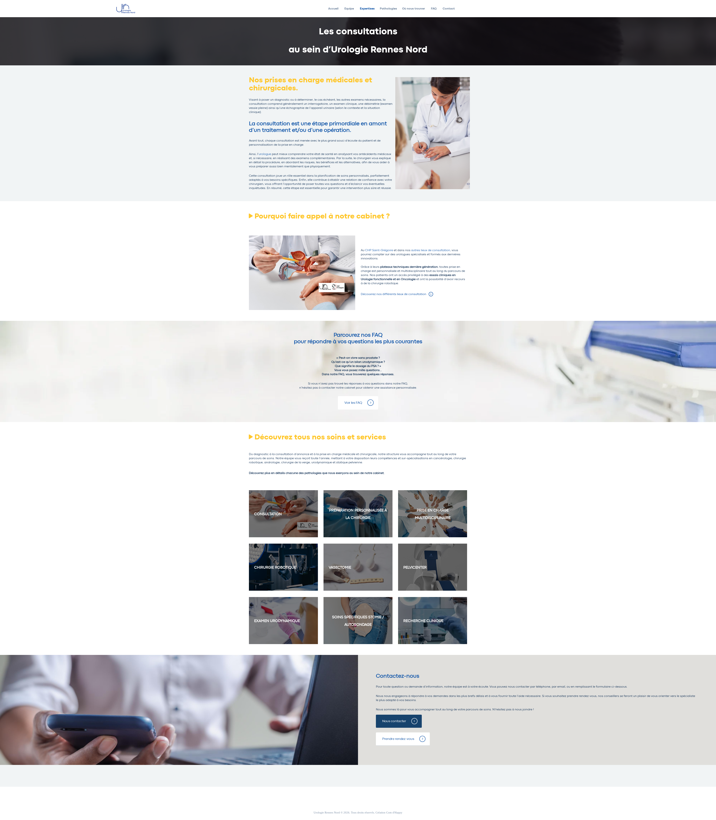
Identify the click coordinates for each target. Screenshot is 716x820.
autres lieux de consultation (430, 250)
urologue (265, 154)
